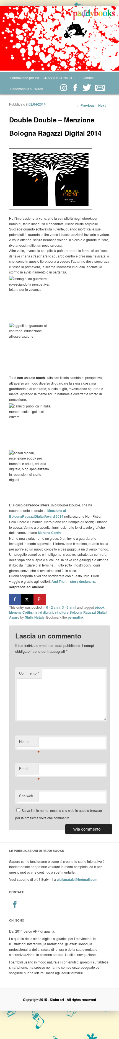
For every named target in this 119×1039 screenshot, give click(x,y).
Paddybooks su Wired (26, 88)
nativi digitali (43, 612)
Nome (28, 743)
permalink (76, 617)
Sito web (26, 795)
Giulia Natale (35, 617)
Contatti (88, 77)
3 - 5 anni (69, 607)
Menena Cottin (20, 612)
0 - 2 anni (53, 607)
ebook (100, 607)
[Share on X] (27, 599)
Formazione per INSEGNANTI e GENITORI (42, 77)
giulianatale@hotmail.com (77, 879)
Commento (29, 673)
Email (28, 770)
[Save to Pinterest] (39, 599)
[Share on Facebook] (15, 599)
